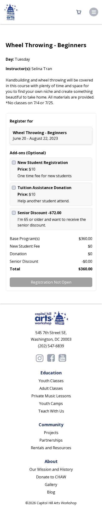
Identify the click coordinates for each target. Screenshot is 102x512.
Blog (51, 492)
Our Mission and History (51, 469)
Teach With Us (51, 411)
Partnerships (51, 440)
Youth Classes (51, 380)
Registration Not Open (51, 282)
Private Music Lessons (51, 396)
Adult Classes (51, 388)
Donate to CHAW (51, 477)
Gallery (51, 484)
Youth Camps (51, 403)
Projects (51, 432)
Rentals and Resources (51, 447)
